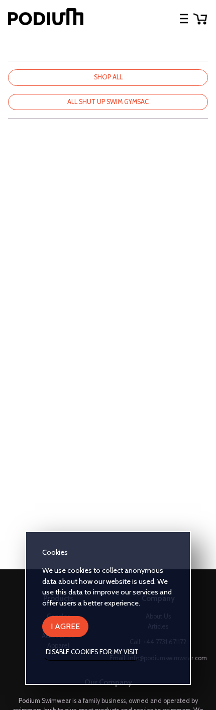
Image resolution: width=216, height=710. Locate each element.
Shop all (108, 77)
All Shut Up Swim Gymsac (108, 102)
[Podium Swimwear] (45, 18)
